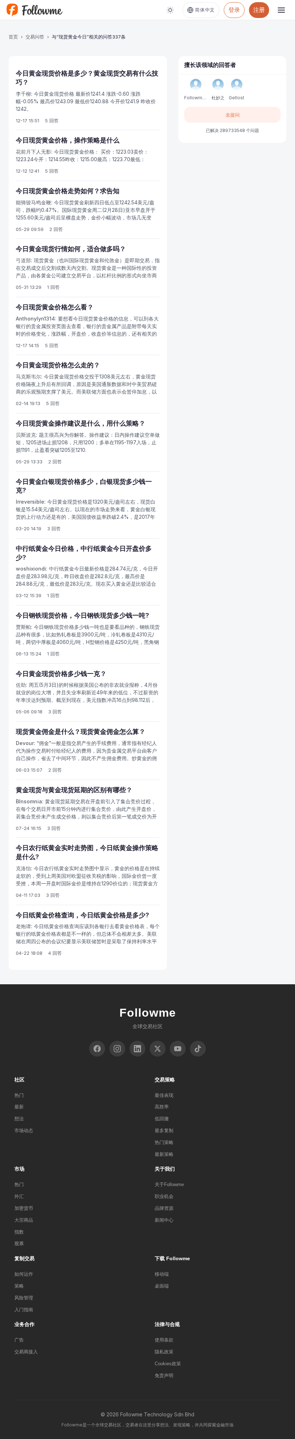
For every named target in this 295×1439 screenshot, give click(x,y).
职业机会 (164, 1196)
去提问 (233, 115)
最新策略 (164, 1154)
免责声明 (164, 1375)
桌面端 (162, 1286)
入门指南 (23, 1309)
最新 (19, 1106)
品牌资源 (164, 1208)
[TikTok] (198, 1049)
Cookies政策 (168, 1363)
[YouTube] (178, 1049)
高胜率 (162, 1106)
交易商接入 (26, 1351)
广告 (19, 1340)
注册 (259, 9)
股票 (19, 1243)
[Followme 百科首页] (34, 10)
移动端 (162, 1274)
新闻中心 (164, 1220)
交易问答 (35, 37)
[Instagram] (117, 1049)
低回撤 (162, 1118)
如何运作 (23, 1274)
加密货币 (23, 1208)
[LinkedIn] (137, 1049)
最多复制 (164, 1130)
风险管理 (23, 1297)
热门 (19, 1095)
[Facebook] (97, 1049)
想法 (19, 1118)
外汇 (19, 1196)
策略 (19, 1286)
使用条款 (164, 1340)
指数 (19, 1232)
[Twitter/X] (157, 1049)
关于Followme (169, 1184)
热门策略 (164, 1142)
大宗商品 (23, 1220)
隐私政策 (164, 1351)
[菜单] (281, 10)
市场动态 (23, 1130)
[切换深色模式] (170, 10)
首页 (13, 37)
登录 (234, 9)
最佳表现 (164, 1095)
